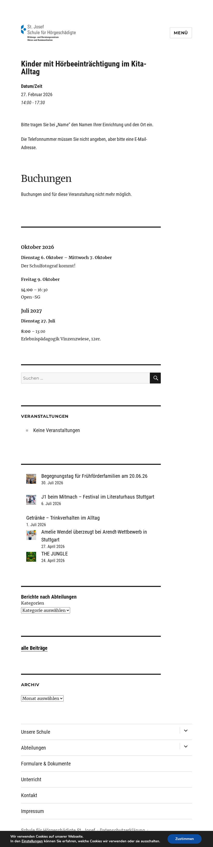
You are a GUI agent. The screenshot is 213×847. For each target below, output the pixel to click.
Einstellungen (32, 841)
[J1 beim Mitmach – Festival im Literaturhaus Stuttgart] (31, 500)
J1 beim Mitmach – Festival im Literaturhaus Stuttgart (97, 497)
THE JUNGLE (54, 554)
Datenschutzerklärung (122, 830)
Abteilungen (33, 748)
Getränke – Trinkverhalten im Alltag (63, 518)
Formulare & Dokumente (46, 763)
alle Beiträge (34, 648)
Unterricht (31, 779)
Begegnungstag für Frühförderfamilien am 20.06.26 (94, 476)
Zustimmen (184, 838)
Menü (181, 32)
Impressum (32, 811)
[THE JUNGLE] (31, 557)
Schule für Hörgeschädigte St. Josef (58, 830)
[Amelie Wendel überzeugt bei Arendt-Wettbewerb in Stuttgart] (31, 535)
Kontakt (29, 795)
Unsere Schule (35, 732)
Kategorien (32, 603)
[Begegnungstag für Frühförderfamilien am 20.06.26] (31, 479)
